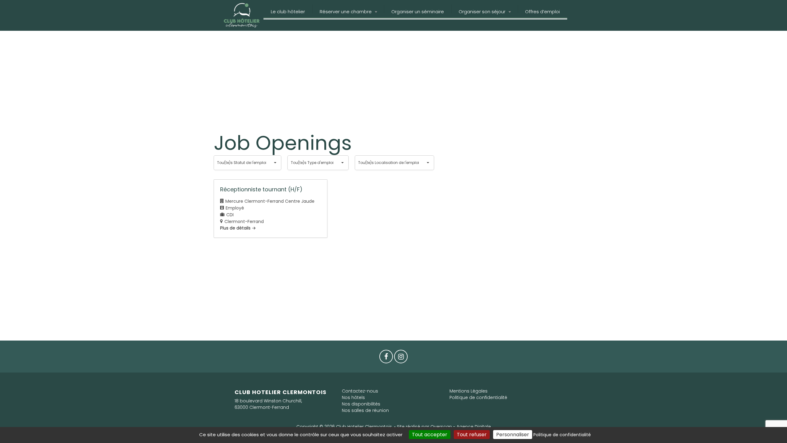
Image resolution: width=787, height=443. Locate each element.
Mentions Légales (468, 391)
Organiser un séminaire (417, 11)
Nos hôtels (353, 397)
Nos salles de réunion (365, 410)
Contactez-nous (360, 391)
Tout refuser (472, 434)
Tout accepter (429, 434)
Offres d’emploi (542, 11)
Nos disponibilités (361, 404)
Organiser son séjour (482, 11)
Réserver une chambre (346, 11)
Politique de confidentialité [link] (562, 435)
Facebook (386, 358)
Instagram (401, 358)
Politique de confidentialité (478, 397)
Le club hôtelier (288, 11)
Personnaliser (512, 434)
